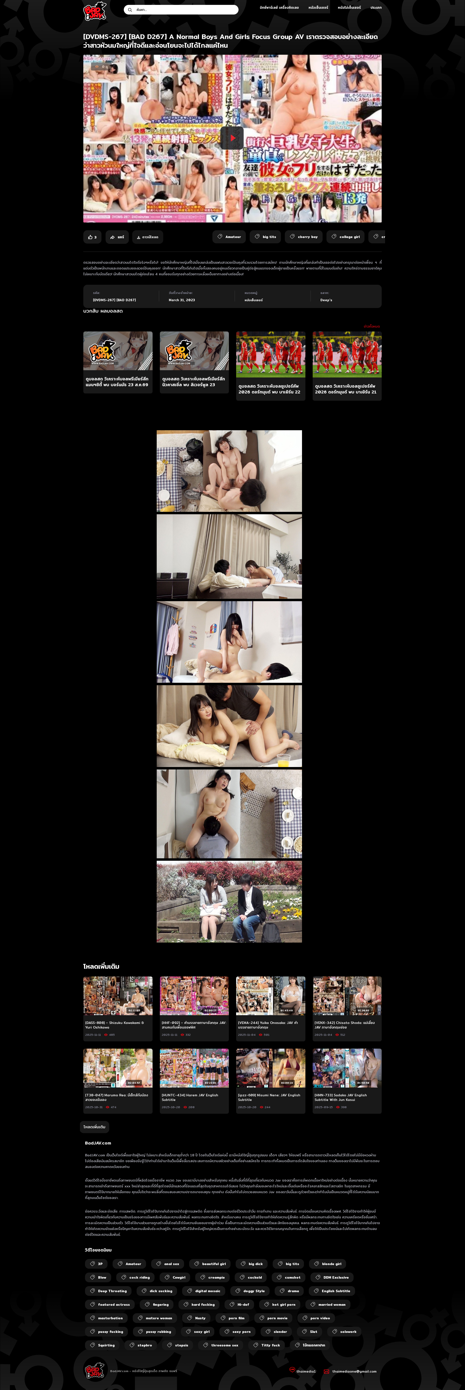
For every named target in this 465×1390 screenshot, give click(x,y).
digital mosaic (207, 1291)
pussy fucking (110, 1331)
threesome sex (224, 1345)
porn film (236, 1318)
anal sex (171, 1264)
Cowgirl (179, 1277)
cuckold (255, 1277)
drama (293, 1291)
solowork (348, 1331)
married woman (332, 1304)
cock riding (139, 1277)
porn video (320, 1318)
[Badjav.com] (95, 11)
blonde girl (331, 1264)
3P (100, 1264)
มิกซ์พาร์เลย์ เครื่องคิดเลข (279, 7)
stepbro (145, 1345)
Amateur (133, 1264)
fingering (161, 1304)
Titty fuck (270, 1345)
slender (280, 1331)
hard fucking (203, 1304)
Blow (102, 1277)
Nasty (200, 1318)
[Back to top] (452, 1377)
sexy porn (241, 1331)
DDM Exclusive (336, 1277)
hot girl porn (283, 1304)
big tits (292, 1264)
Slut (313, 1331)
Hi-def (243, 1304)
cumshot (293, 1277)
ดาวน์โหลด (150, 237)
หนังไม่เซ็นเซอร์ (349, 7)
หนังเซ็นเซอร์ (318, 7)
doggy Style (254, 1291)
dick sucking (161, 1291)
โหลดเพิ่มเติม (94, 1127)
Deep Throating (112, 1291)
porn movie (277, 1318)
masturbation (110, 1318)
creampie (216, 1277)
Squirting (106, 1345)
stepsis (181, 1345)
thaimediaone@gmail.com (354, 1371)
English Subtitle (336, 1291)
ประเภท (376, 7)
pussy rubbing (158, 1331)
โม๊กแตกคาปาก (314, 1345)
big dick (256, 1264)
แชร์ (120, 237)
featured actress (114, 1304)
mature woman (159, 1318)
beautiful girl (214, 1264)
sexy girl (201, 1331)
